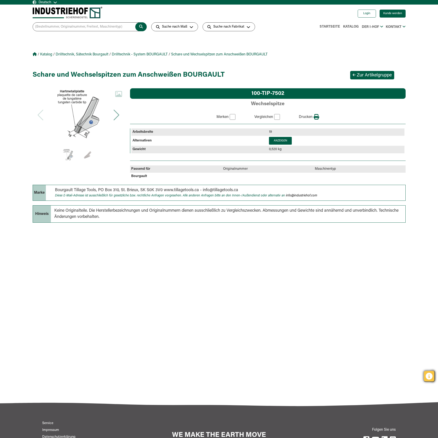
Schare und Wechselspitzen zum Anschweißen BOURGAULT (219, 54)
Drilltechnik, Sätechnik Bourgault (82, 54)
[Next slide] (116, 115)
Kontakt (394, 27)
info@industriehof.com (301, 195)
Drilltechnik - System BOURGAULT (140, 54)
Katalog (351, 27)
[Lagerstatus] (429, 376)
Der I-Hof (370, 27)
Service (47, 423)
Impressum (50, 430)
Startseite (330, 27)
